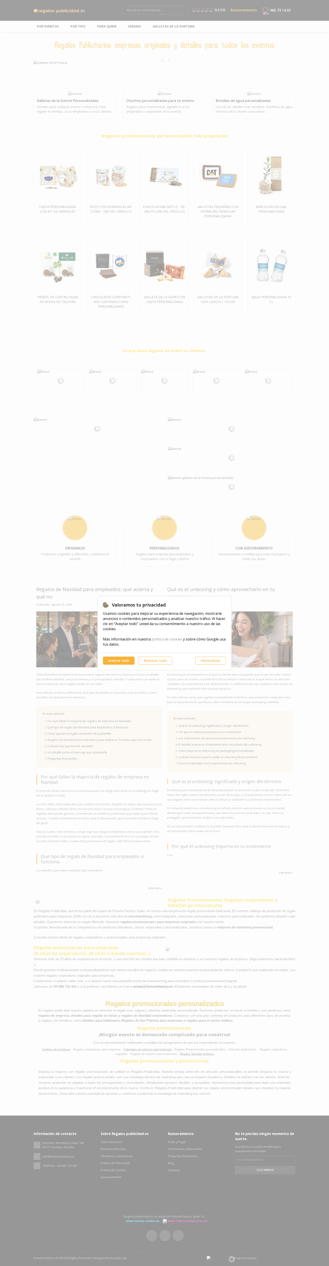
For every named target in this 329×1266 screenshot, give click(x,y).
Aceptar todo (118, 660)
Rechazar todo (155, 660)
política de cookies (167, 639)
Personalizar (210, 660)
